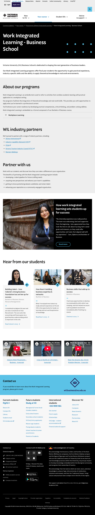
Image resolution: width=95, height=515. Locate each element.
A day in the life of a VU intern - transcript (47, 361)
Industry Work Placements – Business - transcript (17, 361)
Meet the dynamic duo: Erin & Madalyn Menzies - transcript (78, 361)
